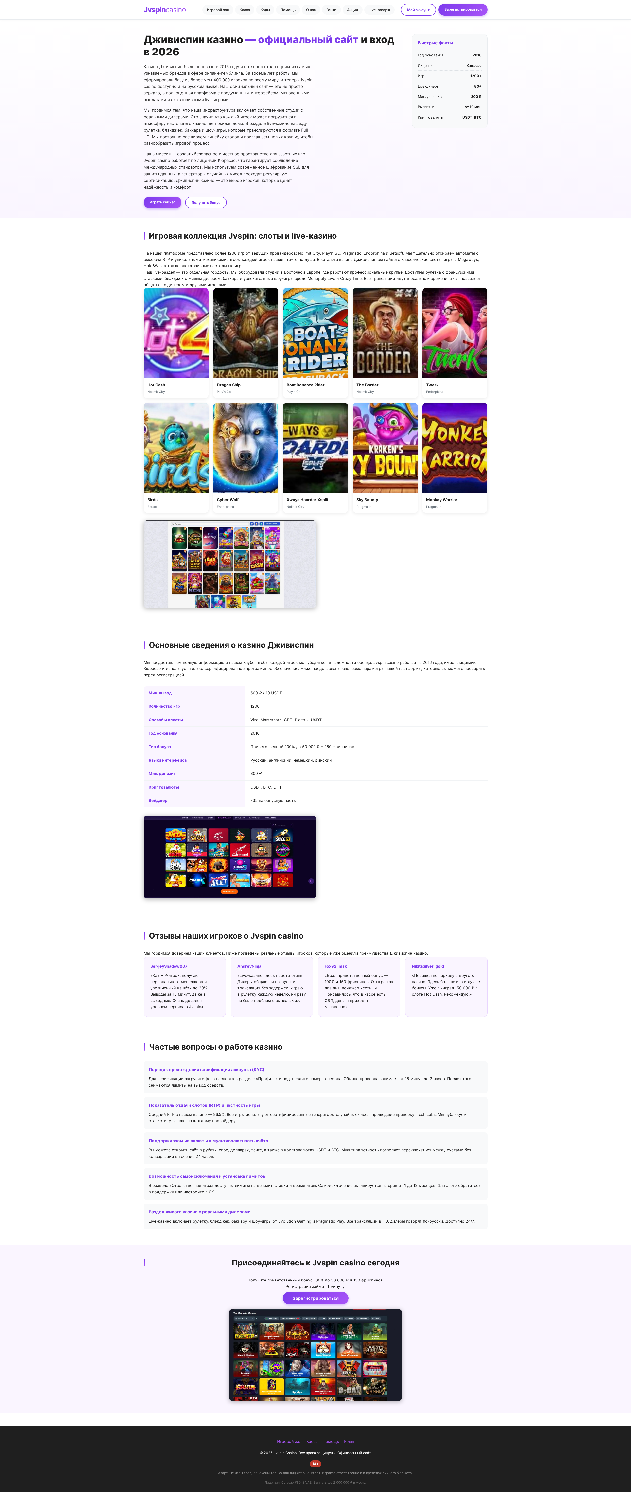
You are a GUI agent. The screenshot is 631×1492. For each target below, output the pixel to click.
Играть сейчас (162, 202)
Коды (265, 10)
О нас (311, 10)
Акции (352, 10)
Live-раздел (379, 10)
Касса (245, 10)
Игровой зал (218, 10)
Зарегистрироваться (463, 9)
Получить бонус (206, 202)
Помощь (288, 10)
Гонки (331, 10)
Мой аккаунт (418, 10)
